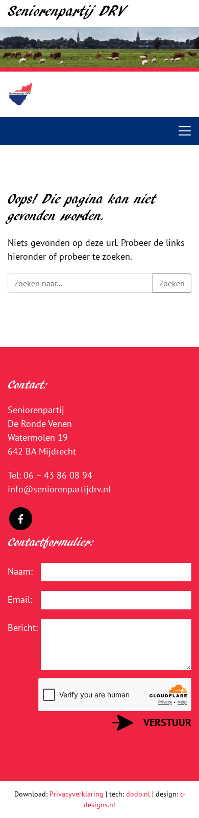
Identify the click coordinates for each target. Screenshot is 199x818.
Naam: (17, 571)
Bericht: (17, 627)
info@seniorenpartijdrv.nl (59, 489)
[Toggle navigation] (184, 131)
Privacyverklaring (76, 794)
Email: (17, 599)
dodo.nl (138, 794)
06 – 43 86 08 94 (57, 475)
